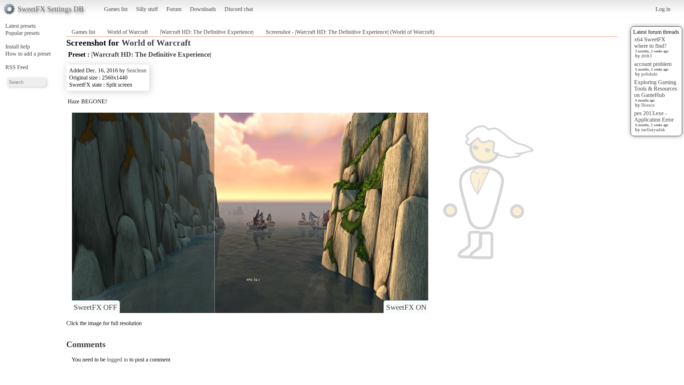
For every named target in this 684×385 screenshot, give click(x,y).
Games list (116, 9)
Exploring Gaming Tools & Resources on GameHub (655, 88)
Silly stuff (147, 9)
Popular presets (22, 33)
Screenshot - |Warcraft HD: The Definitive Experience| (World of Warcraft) (350, 32)
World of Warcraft (127, 32)
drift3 (646, 55)
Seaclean (136, 70)
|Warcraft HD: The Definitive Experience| (207, 32)
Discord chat (238, 9)
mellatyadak (653, 129)
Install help (17, 46)
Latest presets (20, 26)
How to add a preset (28, 54)
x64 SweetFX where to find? (650, 42)
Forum (173, 9)
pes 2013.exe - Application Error (654, 116)
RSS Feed (16, 67)
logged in (117, 359)
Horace (648, 105)
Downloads (203, 9)
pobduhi (649, 74)
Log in (663, 9)
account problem (653, 64)
